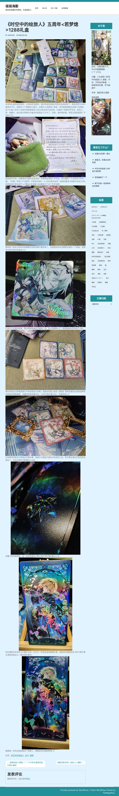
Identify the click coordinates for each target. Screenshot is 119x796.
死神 (109, 261)
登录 (28, 779)
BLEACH (94, 207)
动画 (93, 239)
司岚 (105, 239)
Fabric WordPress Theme (102, 790)
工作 (93, 248)
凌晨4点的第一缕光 (102, 154)
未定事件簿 (101, 261)
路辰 (32, 755)
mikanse (11, 35)
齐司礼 (94, 287)
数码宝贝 (100, 252)
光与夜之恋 (95, 231)
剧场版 (108, 235)
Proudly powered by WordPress (74, 790)
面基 (106, 282)
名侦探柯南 (101, 244)
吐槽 (109, 244)
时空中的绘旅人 (17, 755)
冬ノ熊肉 (104, 231)
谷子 (27, 755)
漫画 (100, 265)
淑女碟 (94, 265)
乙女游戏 (94, 226)
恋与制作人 (101, 248)
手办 (109, 248)
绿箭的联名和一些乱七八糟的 (69, 762)
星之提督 (107, 256)
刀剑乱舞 (100, 235)
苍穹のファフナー (97, 278)
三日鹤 (94, 222)
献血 (99, 269)
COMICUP (103, 207)
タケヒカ (94, 211)
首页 (36, 8)
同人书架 (54, 8)
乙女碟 (102, 226)
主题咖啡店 (102, 222)
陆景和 (100, 282)
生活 (93, 274)
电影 (99, 274)
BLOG (44, 8)
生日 (105, 269)
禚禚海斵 (11, 6)
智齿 (93, 261)
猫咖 (93, 269)
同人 (93, 244)
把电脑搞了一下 (101, 177)
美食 (105, 274)
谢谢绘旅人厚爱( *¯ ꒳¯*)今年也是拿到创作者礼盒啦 (25, 763)
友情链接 (64, 8)
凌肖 (93, 235)
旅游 (107, 252)
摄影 (93, 252)
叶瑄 (99, 239)
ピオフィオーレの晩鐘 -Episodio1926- (99, 217)
